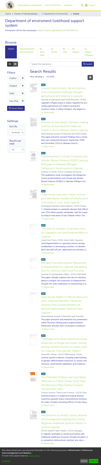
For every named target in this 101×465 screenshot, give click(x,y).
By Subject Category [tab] (89, 52)
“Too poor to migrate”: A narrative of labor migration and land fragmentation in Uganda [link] (64, 232)
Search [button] (88, 64)
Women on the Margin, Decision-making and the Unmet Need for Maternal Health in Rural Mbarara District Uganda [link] (64, 126)
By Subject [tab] (75, 50)
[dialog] (50, 456)
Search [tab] (11, 48)
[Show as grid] (15, 64)
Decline (84, 461)
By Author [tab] (54, 50)
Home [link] (8, 13)
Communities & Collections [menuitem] (30, 5)
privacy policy (33, 455)
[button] (10, 5)
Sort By (13, 126)
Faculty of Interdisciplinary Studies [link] (27, 13)
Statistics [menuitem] (68, 5)
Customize (6, 461)
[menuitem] (53, 5)
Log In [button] (92, 5)
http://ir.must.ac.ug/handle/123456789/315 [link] (58, 30)
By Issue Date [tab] (42, 52)
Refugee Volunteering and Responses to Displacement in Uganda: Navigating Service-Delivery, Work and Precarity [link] (64, 266)
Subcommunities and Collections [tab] (26, 50)
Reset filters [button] (17, 108)
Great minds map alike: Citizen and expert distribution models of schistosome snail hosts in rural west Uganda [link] (64, 198)
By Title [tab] (65, 50)
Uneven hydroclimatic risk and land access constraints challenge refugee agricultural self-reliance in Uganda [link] (64, 92)
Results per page (15, 142)
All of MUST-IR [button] (52, 5)
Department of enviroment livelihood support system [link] (57, 13)
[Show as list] (10, 64)
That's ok (93, 461)
